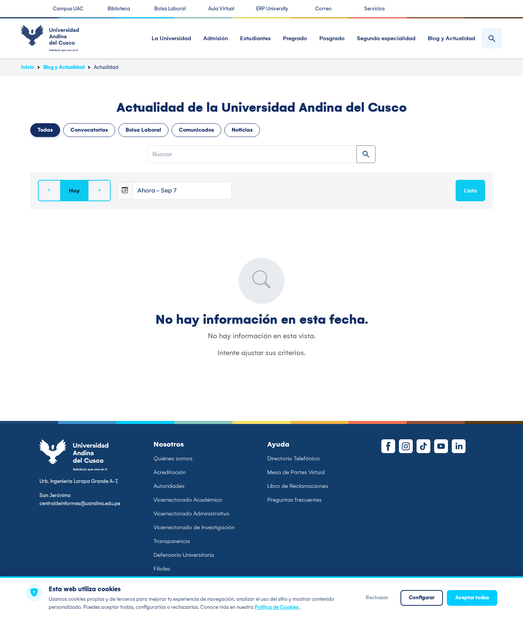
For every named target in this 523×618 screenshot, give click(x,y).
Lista (470, 190)
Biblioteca (119, 8)
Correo (323, 8)
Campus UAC (68, 8)
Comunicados (196, 130)
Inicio (27, 67)
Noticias (242, 130)
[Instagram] (406, 446)
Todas (45, 130)
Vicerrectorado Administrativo (191, 513)
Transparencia (172, 541)
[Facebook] (388, 446)
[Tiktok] (423, 446)
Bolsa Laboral (170, 8)
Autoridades (169, 486)
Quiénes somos (173, 458)
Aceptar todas (472, 597)
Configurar (422, 597)
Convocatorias (89, 130)
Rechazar (377, 597)
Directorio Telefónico (293, 458)
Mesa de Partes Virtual (296, 472)
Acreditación (170, 472)
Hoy (74, 190)
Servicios (374, 8)
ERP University (272, 8)
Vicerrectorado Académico (188, 499)
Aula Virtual (221, 8)
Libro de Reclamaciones (297, 486)
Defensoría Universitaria (184, 554)
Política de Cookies (277, 607)
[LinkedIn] (459, 446)
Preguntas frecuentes (294, 499)
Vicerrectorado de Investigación (194, 527)
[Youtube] (441, 446)
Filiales (162, 568)
